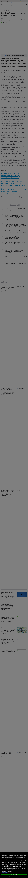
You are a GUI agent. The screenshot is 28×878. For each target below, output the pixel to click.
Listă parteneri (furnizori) (5, 872)
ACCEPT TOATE (14, 874)
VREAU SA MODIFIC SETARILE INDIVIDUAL (13, 876)
